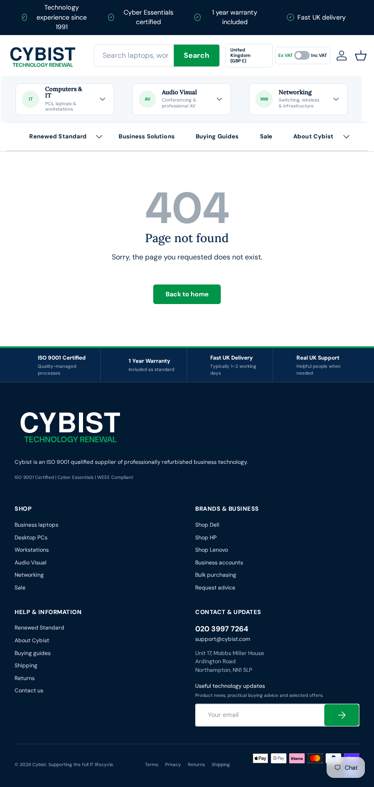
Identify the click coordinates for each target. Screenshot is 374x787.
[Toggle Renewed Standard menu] (99, 136)
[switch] (302, 55)
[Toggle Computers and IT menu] (102, 99)
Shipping (26, 665)
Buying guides (33, 653)
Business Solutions (146, 136)
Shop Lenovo (211, 549)
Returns (25, 678)
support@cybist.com (222, 639)
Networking (29, 575)
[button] (362, 55)
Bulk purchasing (215, 575)
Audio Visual (31, 562)
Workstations (32, 549)
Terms (151, 764)
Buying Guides (217, 136)
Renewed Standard (58, 136)
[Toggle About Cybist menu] (346, 136)
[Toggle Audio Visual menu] (219, 99)
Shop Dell (207, 524)
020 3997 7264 (221, 629)
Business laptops (36, 524)
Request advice (215, 587)
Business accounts (219, 562)
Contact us (29, 690)
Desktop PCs (31, 537)
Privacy (173, 764)
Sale (266, 136)
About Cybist (313, 136)
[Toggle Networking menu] (335, 99)
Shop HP (206, 537)
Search (196, 55)
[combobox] (156, 55)
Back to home (187, 294)
